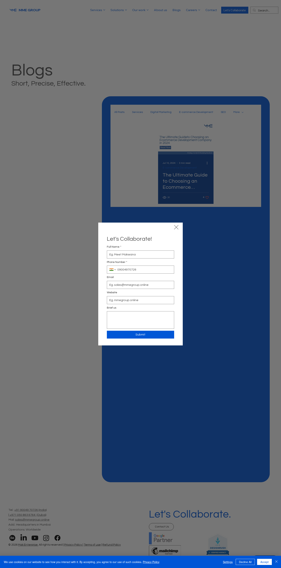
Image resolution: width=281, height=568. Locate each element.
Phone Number (117, 262)
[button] (176, 227)
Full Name (114, 247)
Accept (264, 562)
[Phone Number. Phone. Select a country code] (113, 269)
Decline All (245, 562)
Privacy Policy (151, 562)
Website (112, 292)
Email (110, 277)
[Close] (276, 562)
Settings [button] (228, 562)
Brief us (111, 307)
